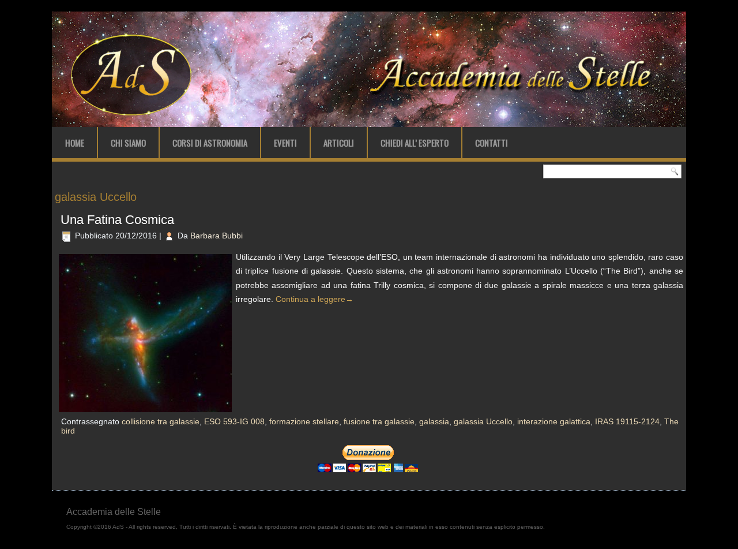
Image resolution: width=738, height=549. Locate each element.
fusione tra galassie (379, 421)
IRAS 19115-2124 (627, 421)
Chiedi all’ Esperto (415, 142)
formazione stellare (304, 421)
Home (74, 142)
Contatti (491, 142)
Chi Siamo (128, 142)
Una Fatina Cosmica (117, 219)
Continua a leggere (314, 299)
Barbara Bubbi (216, 235)
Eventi (285, 142)
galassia (434, 421)
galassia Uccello (483, 421)
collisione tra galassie (160, 421)
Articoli (338, 142)
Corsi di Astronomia (209, 142)
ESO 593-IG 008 (234, 421)
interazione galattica (553, 421)
